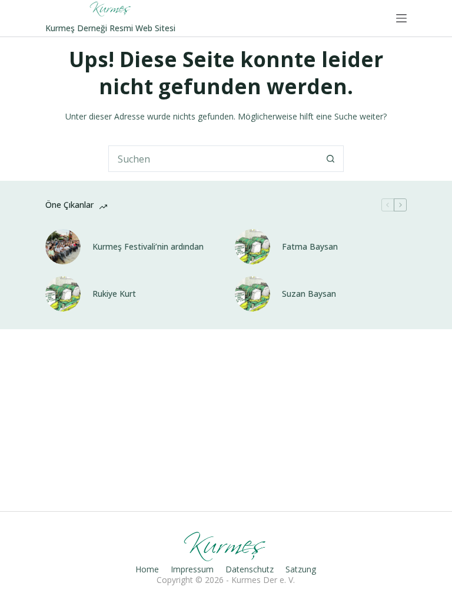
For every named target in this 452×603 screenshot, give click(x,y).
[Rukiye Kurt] (63, 294)
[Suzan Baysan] (252, 294)
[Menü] (401, 18)
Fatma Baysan (310, 246)
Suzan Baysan (309, 294)
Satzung (300, 569)
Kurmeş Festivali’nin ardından (148, 246)
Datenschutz (249, 569)
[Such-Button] (330, 158)
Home (147, 569)
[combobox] (213, 158)
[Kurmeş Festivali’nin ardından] (63, 246)
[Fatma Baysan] (252, 246)
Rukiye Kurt (114, 294)
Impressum (192, 569)
